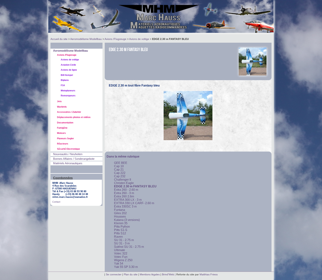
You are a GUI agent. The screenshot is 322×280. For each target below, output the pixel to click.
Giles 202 (120, 213)
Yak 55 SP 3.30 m (126, 266)
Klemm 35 (120, 223)
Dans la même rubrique (123, 156)
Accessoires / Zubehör (69, 112)
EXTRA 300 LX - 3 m (128, 199)
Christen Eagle (124, 183)
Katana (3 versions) (127, 219)
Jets (59, 101)
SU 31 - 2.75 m (124, 240)
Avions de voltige (139, 38)
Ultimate (119, 250)
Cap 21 (119, 169)
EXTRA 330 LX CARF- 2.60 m (134, 203)
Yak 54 (118, 263)
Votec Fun (120, 256)
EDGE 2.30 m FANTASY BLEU (135, 186)
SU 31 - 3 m (122, 243)
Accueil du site (58, 38)
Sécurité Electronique (68, 149)
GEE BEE (120, 162)
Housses (120, 216)
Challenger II (122, 179)
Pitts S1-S (120, 230)
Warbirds (62, 107)
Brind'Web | (169, 274)
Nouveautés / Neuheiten (67, 154)
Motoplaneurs (68, 90)
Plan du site (131, 274)
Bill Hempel (67, 75)
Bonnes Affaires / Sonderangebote (73, 158)
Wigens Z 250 (123, 260)
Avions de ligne (69, 70)
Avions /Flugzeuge (115, 38)
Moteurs (61, 133)
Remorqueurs (68, 95)
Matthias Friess (209, 274)
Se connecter (113, 274)
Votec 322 (120, 253)
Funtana (119, 209)
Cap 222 (119, 172)
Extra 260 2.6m (124, 196)
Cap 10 (119, 166)
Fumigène (62, 128)
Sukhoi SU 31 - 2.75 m (129, 246)
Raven (118, 236)
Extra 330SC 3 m (125, 206)
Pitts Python (122, 226)
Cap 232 (119, 176)
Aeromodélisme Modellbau (86, 38)
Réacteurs (62, 143)
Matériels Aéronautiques (67, 163)
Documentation (65, 122)
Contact (56, 202)
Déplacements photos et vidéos (74, 117)
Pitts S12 (120, 233)
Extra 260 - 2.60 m (126, 189)
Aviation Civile (68, 65)
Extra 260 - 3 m (124, 193)
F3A (63, 85)
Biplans (65, 80)
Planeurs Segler (65, 138)
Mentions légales (150, 274)
